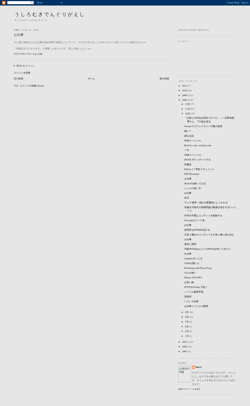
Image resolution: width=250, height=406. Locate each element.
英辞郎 (187, 296)
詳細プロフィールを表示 (189, 389)
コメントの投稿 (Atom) (32, 85)
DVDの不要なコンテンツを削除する (203, 215)
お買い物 (189, 282)
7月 (187, 321)
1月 (187, 336)
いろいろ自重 (191, 301)
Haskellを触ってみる (195, 183)
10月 (188, 113)
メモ (186, 150)
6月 (187, 326)
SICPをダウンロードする (197, 159)
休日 (186, 197)
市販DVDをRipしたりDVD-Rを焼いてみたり (207, 248)
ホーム (91, 78)
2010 (185, 90)
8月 (187, 317)
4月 (187, 331)
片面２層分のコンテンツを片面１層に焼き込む (209, 234)
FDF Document (191, 173)
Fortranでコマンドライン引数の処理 (203, 126)
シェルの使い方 (192, 188)
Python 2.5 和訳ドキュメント (199, 169)
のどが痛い (190, 272)
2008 (185, 100)
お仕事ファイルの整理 (196, 306)
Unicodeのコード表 (194, 220)
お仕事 (187, 178)
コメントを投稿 (22, 72)
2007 (185, 341)
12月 (188, 104)
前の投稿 (164, 78)
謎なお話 (189, 135)
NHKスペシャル (192, 140)
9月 (187, 312)
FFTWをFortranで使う (195, 287)
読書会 (187, 164)
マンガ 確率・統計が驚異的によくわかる (206, 202)
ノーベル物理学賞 (193, 291)
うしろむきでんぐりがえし (50, 14)
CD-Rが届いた (191, 263)
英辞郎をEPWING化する (197, 229)
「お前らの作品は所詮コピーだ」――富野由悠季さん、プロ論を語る (209, 119)
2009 (185, 95)
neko (199, 367)
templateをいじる (193, 258)
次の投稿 (18, 78)
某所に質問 (190, 244)
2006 (185, 346)
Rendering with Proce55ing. (198, 268)
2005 (185, 351)
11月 (188, 108)
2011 (185, 85)
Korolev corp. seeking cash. (198, 145)
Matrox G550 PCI (193, 277)
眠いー (187, 131)
